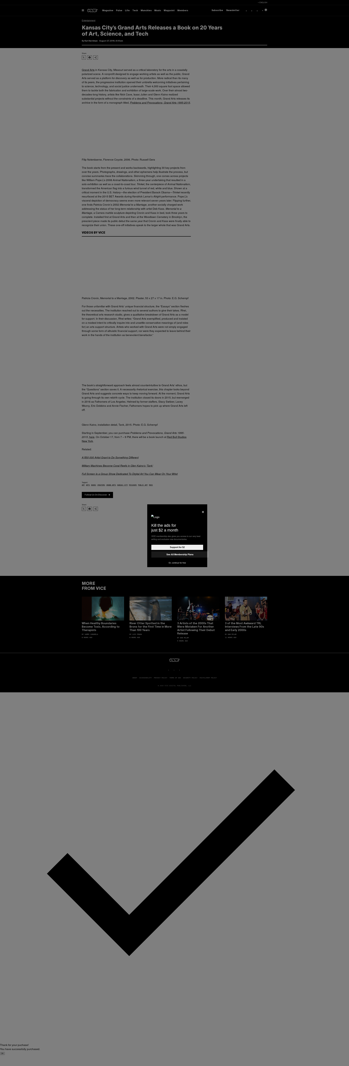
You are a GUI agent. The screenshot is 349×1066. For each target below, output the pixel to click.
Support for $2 (177, 547)
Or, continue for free (177, 563)
